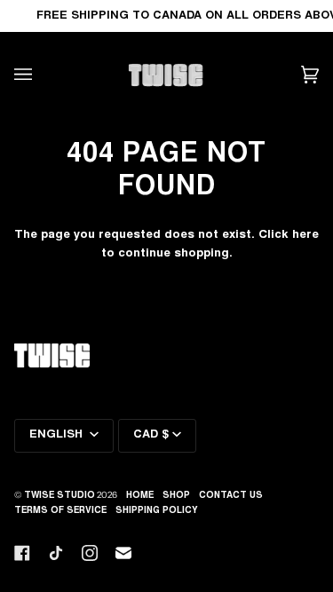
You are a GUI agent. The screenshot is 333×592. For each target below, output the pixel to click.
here (305, 235)
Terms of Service (60, 511)
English (57, 435)
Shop (176, 496)
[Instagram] (90, 553)
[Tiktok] (56, 553)
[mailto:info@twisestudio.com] (123, 553)
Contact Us (231, 496)
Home (140, 496)
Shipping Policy (156, 511)
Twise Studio (59, 496)
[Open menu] (40, 75)
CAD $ (151, 435)
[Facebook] (22, 553)
